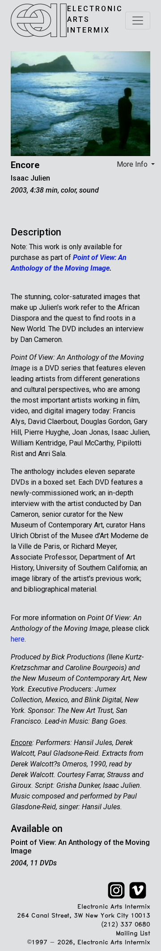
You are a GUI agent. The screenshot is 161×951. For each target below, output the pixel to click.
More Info (133, 164)
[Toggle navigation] (137, 20)
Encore (25, 165)
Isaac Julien (30, 178)
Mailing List (133, 934)
